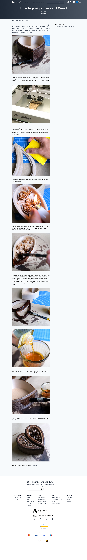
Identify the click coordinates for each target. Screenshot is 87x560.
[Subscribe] (42, 489)
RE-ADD (33, 2)
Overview (69, 497)
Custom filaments (56, 503)
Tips (27, 20)
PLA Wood (43, 13)
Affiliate (53, 501)
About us (29, 503)
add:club (69, 499)
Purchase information (43, 503)
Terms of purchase (42, 501)
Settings (69, 501)
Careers (29, 505)
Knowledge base (40, 2)
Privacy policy (41, 499)
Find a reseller (41, 497)
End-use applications (57, 499)
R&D (28, 499)
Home (13, 20)
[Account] (74, 2)
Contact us (15, 499)
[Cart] (71, 2)
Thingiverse (34, 465)
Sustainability (30, 501)
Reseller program (56, 497)
